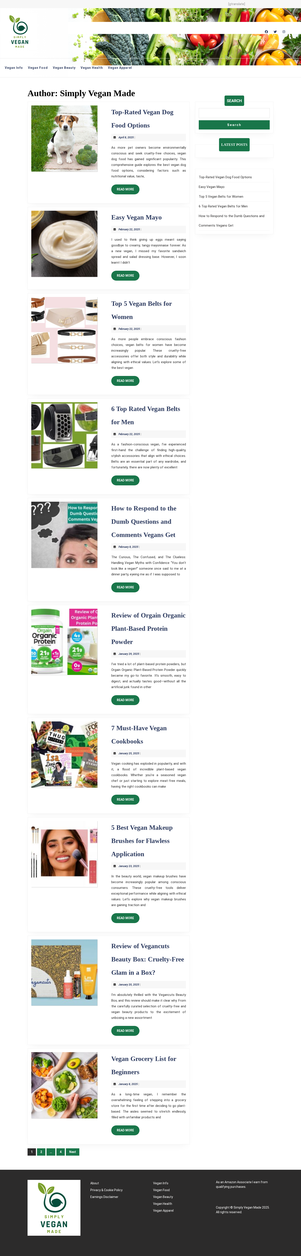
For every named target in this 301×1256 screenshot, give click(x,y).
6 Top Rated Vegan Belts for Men (223, 206)
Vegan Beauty (64, 67)
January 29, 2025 (129, 653)
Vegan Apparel (120, 67)
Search (234, 100)
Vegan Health (92, 67)
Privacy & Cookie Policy (106, 1190)
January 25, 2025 (129, 753)
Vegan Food (38, 67)
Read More (128, 190)
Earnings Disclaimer (104, 1197)
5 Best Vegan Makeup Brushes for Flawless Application (142, 841)
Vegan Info (14, 67)
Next (72, 1152)
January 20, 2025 (129, 984)
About (94, 1183)
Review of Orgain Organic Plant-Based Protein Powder (148, 628)
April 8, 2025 (126, 137)
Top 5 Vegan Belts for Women (221, 197)
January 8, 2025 (128, 1084)
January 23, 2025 (129, 866)
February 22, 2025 (129, 229)
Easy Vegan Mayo (136, 217)
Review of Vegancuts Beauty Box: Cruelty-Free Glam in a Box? (147, 959)
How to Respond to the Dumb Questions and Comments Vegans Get (143, 521)
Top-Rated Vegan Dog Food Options (225, 177)
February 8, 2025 (128, 546)
